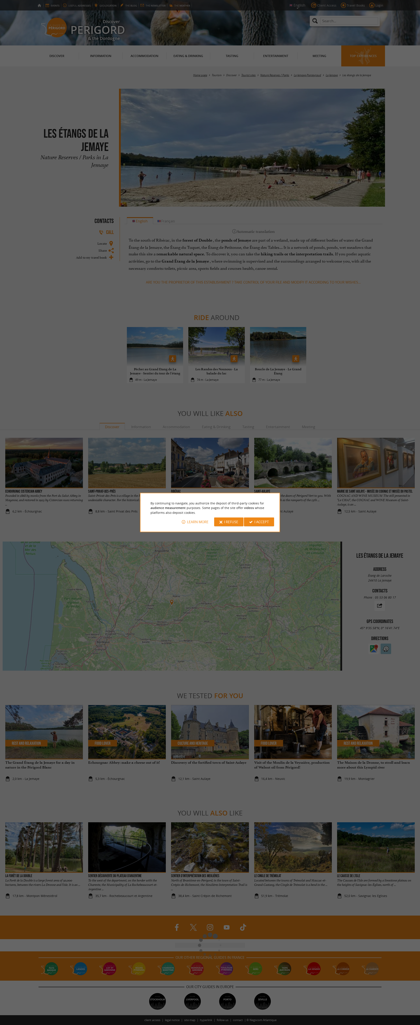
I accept (261, 521)
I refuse (231, 521)
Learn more (197, 521)
